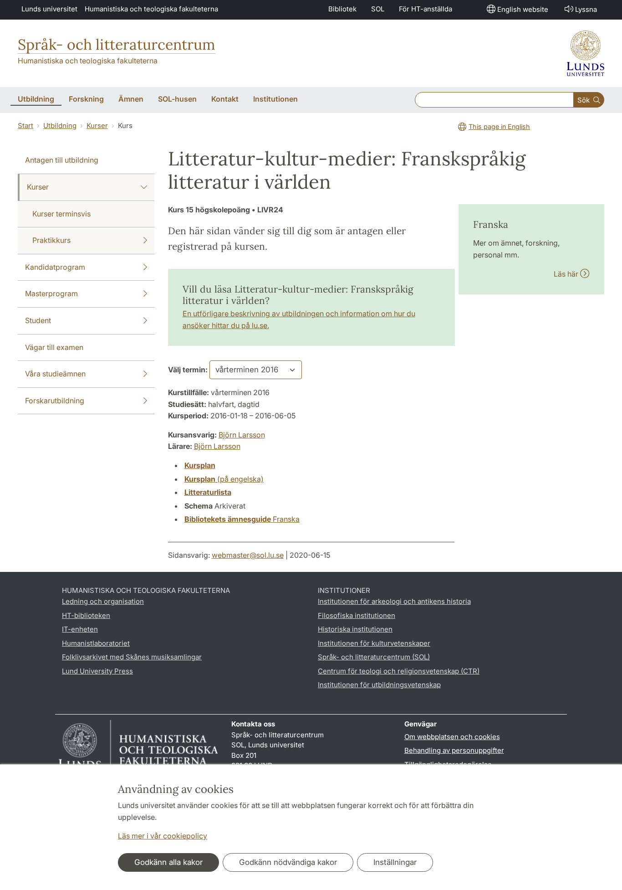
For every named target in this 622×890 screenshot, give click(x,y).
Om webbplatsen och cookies (452, 736)
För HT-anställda (425, 9)
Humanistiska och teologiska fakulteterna (151, 9)
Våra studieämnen (55, 373)
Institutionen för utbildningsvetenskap (379, 684)
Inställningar (395, 862)
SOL (377, 9)
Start (25, 125)
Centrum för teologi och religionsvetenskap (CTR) (398, 671)
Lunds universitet (49, 9)
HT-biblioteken (86, 615)
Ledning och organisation (103, 601)
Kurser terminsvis (61, 213)
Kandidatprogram (55, 267)
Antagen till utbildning (61, 160)
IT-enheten (80, 629)
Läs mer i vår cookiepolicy (162, 835)
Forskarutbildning (54, 400)
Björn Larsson (242, 434)
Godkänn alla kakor (168, 862)
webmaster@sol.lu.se (248, 555)
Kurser (97, 125)
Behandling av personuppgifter (454, 750)
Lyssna (586, 9)
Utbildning (59, 125)
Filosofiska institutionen (356, 615)
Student (38, 320)
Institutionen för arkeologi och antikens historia (394, 601)
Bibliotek (342, 9)
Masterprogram (51, 293)
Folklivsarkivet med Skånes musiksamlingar (132, 657)
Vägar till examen (54, 347)
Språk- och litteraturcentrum (116, 44)
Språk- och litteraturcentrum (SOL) (374, 657)
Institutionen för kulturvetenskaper (374, 643)
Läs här (567, 273)
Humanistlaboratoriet (96, 643)
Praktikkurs (51, 240)
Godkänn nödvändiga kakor (288, 862)
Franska (242, 519)
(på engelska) (224, 479)
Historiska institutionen (355, 629)
